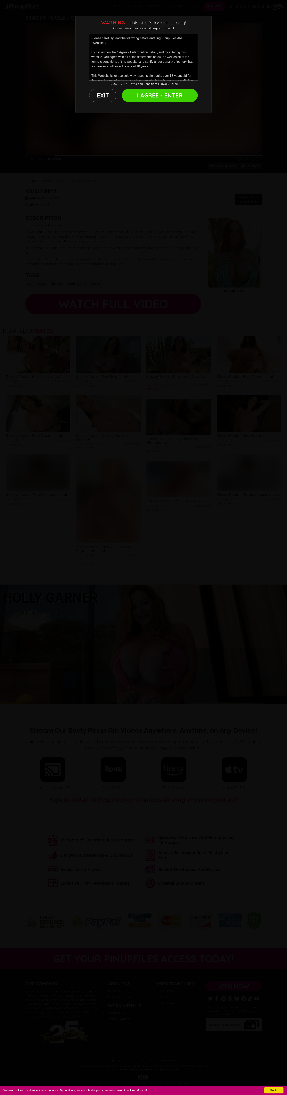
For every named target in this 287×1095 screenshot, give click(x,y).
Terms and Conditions (143, 84)
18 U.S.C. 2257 (118, 84)
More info (142, 1090)
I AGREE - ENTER (160, 95)
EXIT (103, 95)
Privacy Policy (169, 84)
